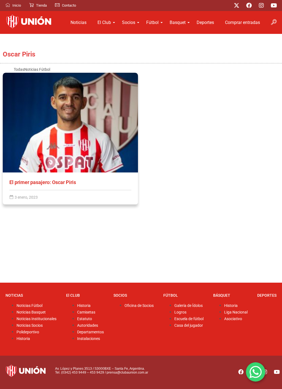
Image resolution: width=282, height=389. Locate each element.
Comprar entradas (242, 22)
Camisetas (86, 312)
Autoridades (87, 325)
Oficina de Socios (139, 305)
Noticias (78, 22)
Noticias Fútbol (29, 305)
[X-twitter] (236, 5)
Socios (128, 22)
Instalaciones (88, 338)
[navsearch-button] (273, 22)
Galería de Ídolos (188, 305)
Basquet (178, 22)
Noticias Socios (30, 325)
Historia (23, 338)
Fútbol (152, 22)
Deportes (205, 22)
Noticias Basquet (31, 312)
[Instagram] (261, 5)
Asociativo (233, 319)
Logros (180, 312)
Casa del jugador (188, 325)
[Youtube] (273, 5)
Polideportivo (28, 332)
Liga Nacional (236, 312)
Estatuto (84, 319)
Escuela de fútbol (189, 319)
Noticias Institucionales (36, 319)
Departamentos (90, 332)
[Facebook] (248, 5)
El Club (104, 22)
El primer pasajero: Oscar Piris (42, 182)
